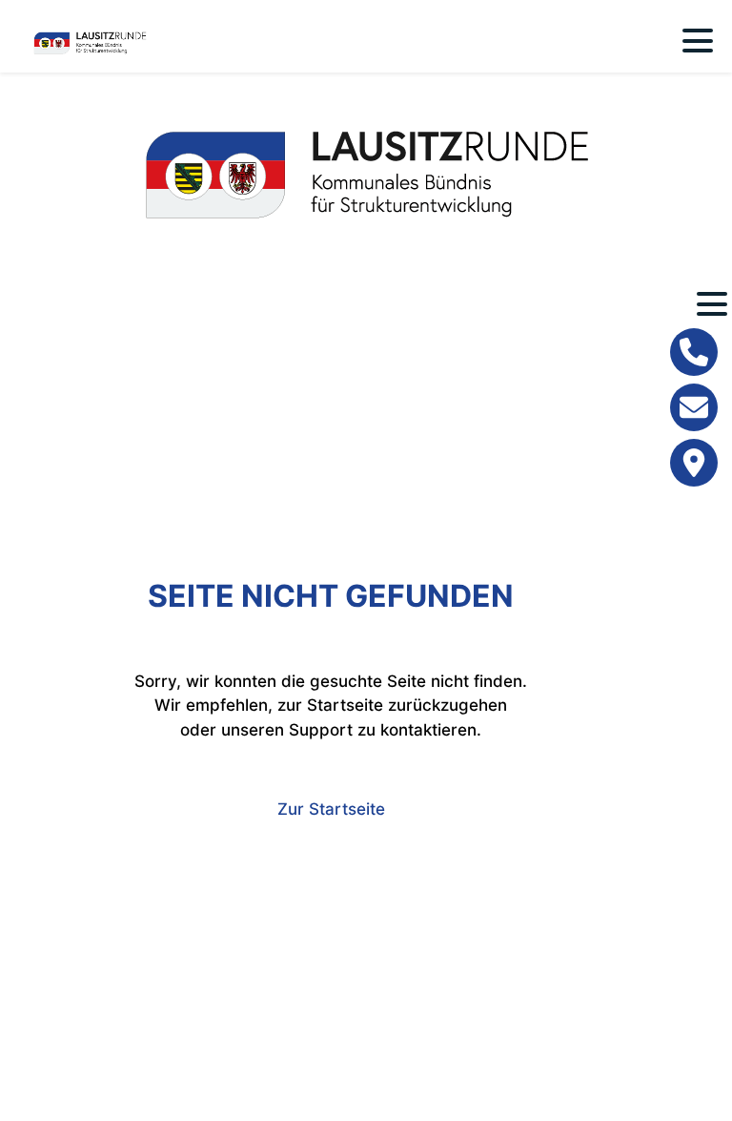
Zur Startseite (331, 809)
